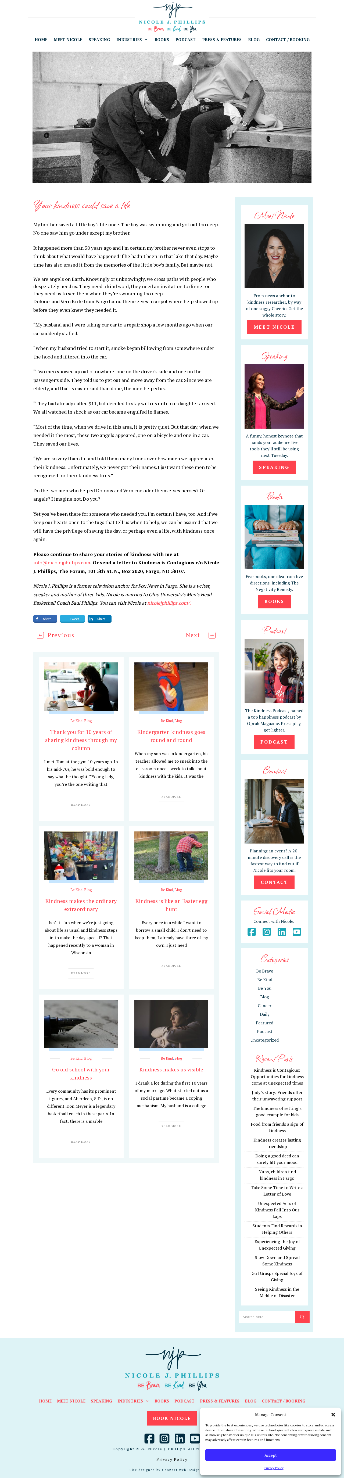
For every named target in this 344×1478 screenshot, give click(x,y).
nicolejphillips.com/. (169, 603)
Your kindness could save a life (81, 204)
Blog (88, 720)
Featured (264, 1023)
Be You (264, 988)
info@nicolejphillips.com (61, 562)
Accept (270, 1455)
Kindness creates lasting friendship (277, 1143)
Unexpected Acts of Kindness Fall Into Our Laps (277, 1209)
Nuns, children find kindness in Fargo (277, 1175)
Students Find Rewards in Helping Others (277, 1229)
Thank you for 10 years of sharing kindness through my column (81, 740)
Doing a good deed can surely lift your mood (277, 1159)
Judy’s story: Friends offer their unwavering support (277, 1095)
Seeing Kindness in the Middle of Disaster (277, 1292)
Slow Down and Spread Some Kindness (277, 1260)
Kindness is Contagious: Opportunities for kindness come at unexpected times (277, 1076)
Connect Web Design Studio (187, 1470)
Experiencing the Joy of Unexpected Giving (277, 1245)
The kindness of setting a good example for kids (277, 1111)
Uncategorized (264, 1040)
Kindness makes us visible (171, 1069)
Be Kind (76, 720)
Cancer (264, 1006)
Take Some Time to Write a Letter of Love (277, 1191)
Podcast (265, 1031)
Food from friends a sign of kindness (277, 1127)
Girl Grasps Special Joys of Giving (277, 1276)
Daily (265, 1014)
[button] (333, 1414)
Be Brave (264, 971)
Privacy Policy (274, 1468)
